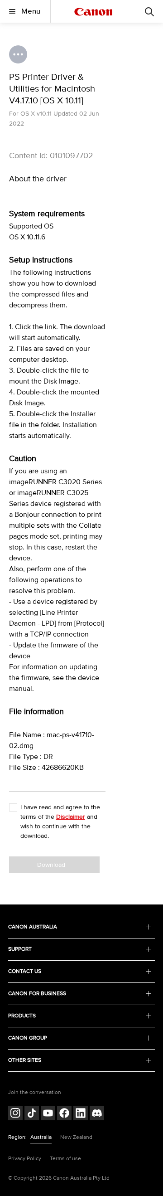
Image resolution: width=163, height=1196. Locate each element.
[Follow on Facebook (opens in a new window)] (64, 1114)
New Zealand (76, 1137)
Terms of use (65, 1158)
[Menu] (149, 11)
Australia (41, 1137)
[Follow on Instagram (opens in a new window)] (15, 1114)
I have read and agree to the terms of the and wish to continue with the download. (60, 821)
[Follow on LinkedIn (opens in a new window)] (80, 1114)
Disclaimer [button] (70, 817)
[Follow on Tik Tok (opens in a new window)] (31, 1114)
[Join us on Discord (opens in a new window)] (97, 1114)
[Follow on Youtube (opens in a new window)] (48, 1114)
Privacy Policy (24, 1158)
